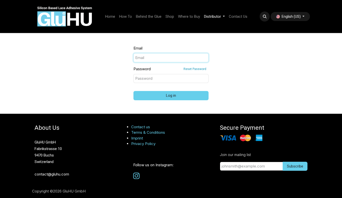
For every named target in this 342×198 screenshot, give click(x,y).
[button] (265, 17)
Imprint (137, 138)
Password (169, 68)
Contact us (140, 126)
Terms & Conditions (148, 132)
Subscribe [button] (295, 166)
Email (137, 48)
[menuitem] (110, 17)
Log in (171, 95)
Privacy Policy (143, 143)
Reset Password (195, 69)
